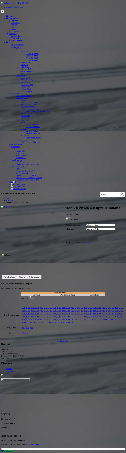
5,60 (81, 313)
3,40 (85, 311)
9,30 (41, 319)
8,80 (121, 316)
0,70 (68, 308)
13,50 (110, 319)
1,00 (81, 308)
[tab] (10, 277)
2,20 (32, 311)
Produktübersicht (17, 45)
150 (23, 328)
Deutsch (22, 189)
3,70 (99, 311)
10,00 (73, 319)
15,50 (29, 322)
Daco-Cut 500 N (32, 54)
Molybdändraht (27, 71)
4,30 (23, 313)
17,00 (46, 322)
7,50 (63, 316)
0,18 (37, 308)
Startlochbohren (17, 40)
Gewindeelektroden (23, 96)
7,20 (50, 316)
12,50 (99, 319)
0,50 (59, 308)
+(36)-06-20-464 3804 (14, 7)
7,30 (54, 316)
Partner (13, 27)
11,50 (89, 319)
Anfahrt (14, 25)
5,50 (77, 313)
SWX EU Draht (27, 85)
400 (31, 328)
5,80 (90, 313)
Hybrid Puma (26, 89)
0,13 (28, 308)
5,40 (72, 313)
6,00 (99, 313)
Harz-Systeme (16, 160)
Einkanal (25, 333)
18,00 (56, 322)
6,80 (32, 316)
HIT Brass (25, 67)
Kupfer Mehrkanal (33, 127)
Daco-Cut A (25, 78)
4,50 (32, 313)
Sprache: (9, 182)
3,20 (77, 311)
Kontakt (14, 29)
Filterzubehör (21, 158)
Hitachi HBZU (26, 69)
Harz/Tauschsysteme (24, 162)
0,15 (32, 308)
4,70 (41, 313)
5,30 (68, 313)
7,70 (72, 316)
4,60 (37, 313)
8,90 (23, 319)
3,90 (108, 311)
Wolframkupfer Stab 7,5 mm (32, 113)
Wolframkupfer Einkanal (30, 142)
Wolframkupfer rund (29, 107)
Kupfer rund (25, 116)
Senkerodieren (16, 38)
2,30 (37, 311)
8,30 (99, 316)
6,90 (37, 316)
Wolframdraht (26, 73)
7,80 (77, 316)
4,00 (112, 311)
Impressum (15, 31)
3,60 (94, 311)
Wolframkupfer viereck (30, 104)
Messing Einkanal (32, 131)
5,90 (94, 313)
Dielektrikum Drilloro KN (26, 175)
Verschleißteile (16, 144)
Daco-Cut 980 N (32, 60)
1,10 (85, 308)
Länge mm (69, 229)
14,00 (116, 319)
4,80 (45, 313)
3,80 (103, 311)
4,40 (28, 313)
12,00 (94, 319)
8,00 (85, 316)
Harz (18, 169)
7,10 (45, 316)
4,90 (50, 313)
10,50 (78, 319)
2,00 (23, 311)
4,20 (121, 311)
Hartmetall (25, 118)
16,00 (35, 322)
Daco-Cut (24, 51)
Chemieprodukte (17, 166)
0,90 (77, 308)
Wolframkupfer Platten (29, 109)
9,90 (68, 319)
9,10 (32, 319)
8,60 (112, 316)
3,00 (68, 311)
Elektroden (15, 93)
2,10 (28, 311)
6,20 (108, 313)
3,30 (81, 311)
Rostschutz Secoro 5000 (25, 171)
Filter (13, 149)
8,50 (108, 316)
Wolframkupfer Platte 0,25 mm (38, 111)
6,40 (116, 313)
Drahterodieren (17, 36)
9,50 (50, 319)
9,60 (54, 319)
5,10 (59, 313)
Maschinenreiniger (23, 173)
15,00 (24, 322)
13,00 (105, 319)
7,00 (41, 316)
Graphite (24, 100)
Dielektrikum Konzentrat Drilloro (29, 178)
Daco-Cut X (25, 82)
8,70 (116, 316)
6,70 (28, 316)
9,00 (28, 319)
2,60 (50, 311)
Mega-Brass (25, 62)
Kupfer (23, 122)
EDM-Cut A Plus (27, 80)
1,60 (108, 308)
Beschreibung (10, 277)
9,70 (59, 319)
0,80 (72, 308)
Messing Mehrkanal (33, 133)
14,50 (121, 319)
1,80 (116, 308)
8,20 (94, 316)
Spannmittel (15, 147)
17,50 (51, 322)
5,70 (85, 313)
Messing (24, 129)
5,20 (63, 313)
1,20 (90, 308)
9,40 (45, 319)
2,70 (54, 311)
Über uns (14, 20)
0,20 (41, 308)
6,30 (112, 313)
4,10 (116, 311)
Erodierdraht (16, 47)
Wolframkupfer (22, 140)
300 (27, 328)
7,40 (59, 316)
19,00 (67, 322)
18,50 (62, 322)
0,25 (45, 308)
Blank (18, 49)
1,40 (99, 308)
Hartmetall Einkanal (33, 138)
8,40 (103, 316)
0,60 (63, 308)
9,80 (63, 319)
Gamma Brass (26, 91)
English (22, 186)
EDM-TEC (35, 444)
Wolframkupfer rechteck (30, 102)
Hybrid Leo (25, 87)
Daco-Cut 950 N (32, 58)
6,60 (23, 316)
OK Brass (24, 65)
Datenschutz (15, 23)
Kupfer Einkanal (32, 124)
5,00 (54, 313)
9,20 (37, 319)
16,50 (40, 322)
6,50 (121, 313)
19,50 (73, 322)
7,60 (68, 316)
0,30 (50, 308)
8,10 (90, 316)
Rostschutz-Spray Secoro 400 (27, 180)
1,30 (94, 308)
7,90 (81, 316)
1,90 (121, 308)
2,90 (63, 311)
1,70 (112, 308)
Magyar (22, 184)
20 (77, 322)
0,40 (54, 308)
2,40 (41, 311)
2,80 (59, 311)
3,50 (90, 311)
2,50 (45, 311)
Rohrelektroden (22, 120)
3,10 (72, 311)
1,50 (103, 308)
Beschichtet (20, 76)
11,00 (83, 319)
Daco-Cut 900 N (32, 56)
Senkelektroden (22, 98)
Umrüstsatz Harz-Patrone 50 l (27, 164)
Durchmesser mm (72, 225)
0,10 (23, 308)
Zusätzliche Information (29, 277)
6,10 (103, 313)
